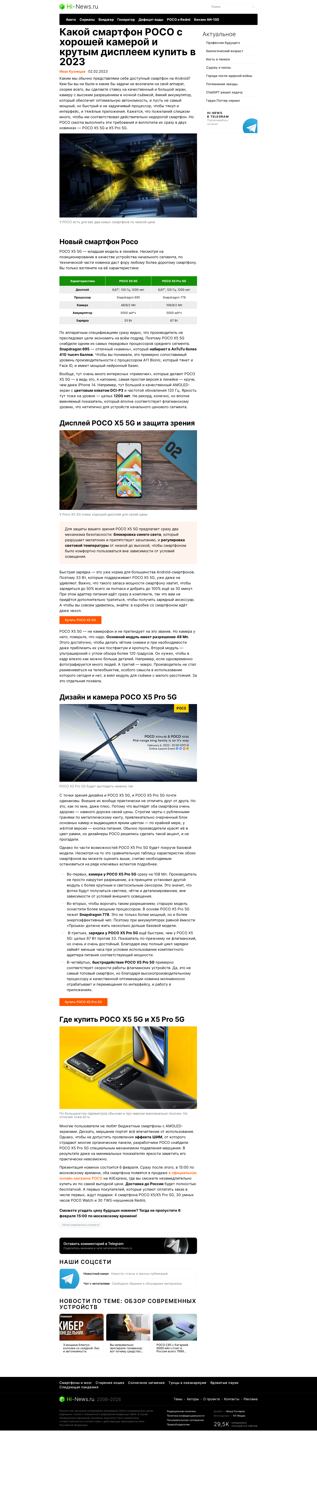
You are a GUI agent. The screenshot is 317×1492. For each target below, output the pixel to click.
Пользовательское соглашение (185, 1420)
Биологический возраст (224, 51)
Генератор (126, 19)
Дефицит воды (151, 19)
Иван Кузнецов (72, 71)
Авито (71, 19)
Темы (178, 1399)
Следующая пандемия (78, 1387)
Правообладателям (178, 1424)
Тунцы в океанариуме (187, 1383)
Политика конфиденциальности (186, 1415)
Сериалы (87, 19)
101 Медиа (239, 1415)
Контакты (231, 1399)
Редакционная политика (181, 1411)
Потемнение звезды (222, 84)
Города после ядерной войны (229, 76)
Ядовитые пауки (224, 1383)
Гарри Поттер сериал (223, 100)
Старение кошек (110, 1383)
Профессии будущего (223, 43)
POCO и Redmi (178, 19)
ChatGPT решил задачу (224, 92)
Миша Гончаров (235, 1411)
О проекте (211, 1399)
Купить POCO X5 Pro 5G (83, 1002)
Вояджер (106, 19)
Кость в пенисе (218, 59)
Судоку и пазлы (218, 67)
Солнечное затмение (146, 1383)
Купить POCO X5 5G (80, 620)
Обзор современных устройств (80, 1224)
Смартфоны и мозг (75, 1383)
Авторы (193, 1399)
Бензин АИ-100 (206, 19)
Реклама (251, 1399)
